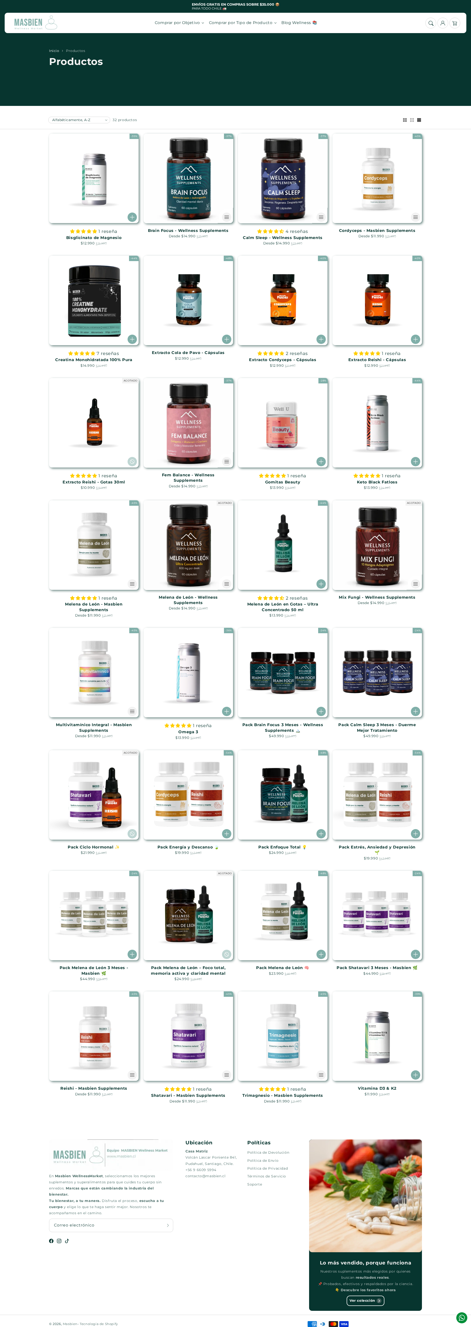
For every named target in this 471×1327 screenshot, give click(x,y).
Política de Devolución (268, 1152)
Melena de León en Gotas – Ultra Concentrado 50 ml (282, 607)
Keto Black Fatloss (377, 482)
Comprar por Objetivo (177, 22)
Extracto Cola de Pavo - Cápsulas (188, 352)
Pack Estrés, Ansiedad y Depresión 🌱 (377, 850)
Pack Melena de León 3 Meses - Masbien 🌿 (94, 970)
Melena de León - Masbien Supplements (93, 607)
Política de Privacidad (267, 1168)
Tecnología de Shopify (99, 1324)
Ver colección (362, 1300)
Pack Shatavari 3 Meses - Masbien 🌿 (377, 967)
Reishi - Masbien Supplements (93, 1088)
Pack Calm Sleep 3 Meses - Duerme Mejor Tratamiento (377, 727)
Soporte (254, 1184)
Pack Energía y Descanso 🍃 (188, 847)
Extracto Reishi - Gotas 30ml (94, 482)
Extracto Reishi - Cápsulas (377, 359)
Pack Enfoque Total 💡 (282, 847)
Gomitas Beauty (282, 482)
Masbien (70, 1324)
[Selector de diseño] (405, 120)
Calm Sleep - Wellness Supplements (283, 237)
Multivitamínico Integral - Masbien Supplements (94, 727)
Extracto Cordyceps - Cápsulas (282, 359)
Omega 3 (188, 732)
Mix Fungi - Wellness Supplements (377, 597)
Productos (75, 51)
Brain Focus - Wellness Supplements (188, 230)
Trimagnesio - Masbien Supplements (282, 1095)
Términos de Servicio (266, 1176)
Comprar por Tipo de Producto (241, 22)
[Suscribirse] (167, 1225)
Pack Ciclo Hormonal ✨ (94, 847)
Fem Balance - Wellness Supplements (188, 478)
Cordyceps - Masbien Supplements (377, 230)
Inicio (54, 51)
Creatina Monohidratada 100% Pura (93, 359)
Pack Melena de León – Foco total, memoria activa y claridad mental (188, 970)
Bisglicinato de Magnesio (93, 237)
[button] (430, 23)
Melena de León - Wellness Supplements (188, 600)
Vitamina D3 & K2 (377, 1088)
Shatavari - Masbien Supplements (188, 1095)
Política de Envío (262, 1160)
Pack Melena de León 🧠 (282, 967)
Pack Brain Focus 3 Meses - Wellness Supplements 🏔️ (282, 727)
